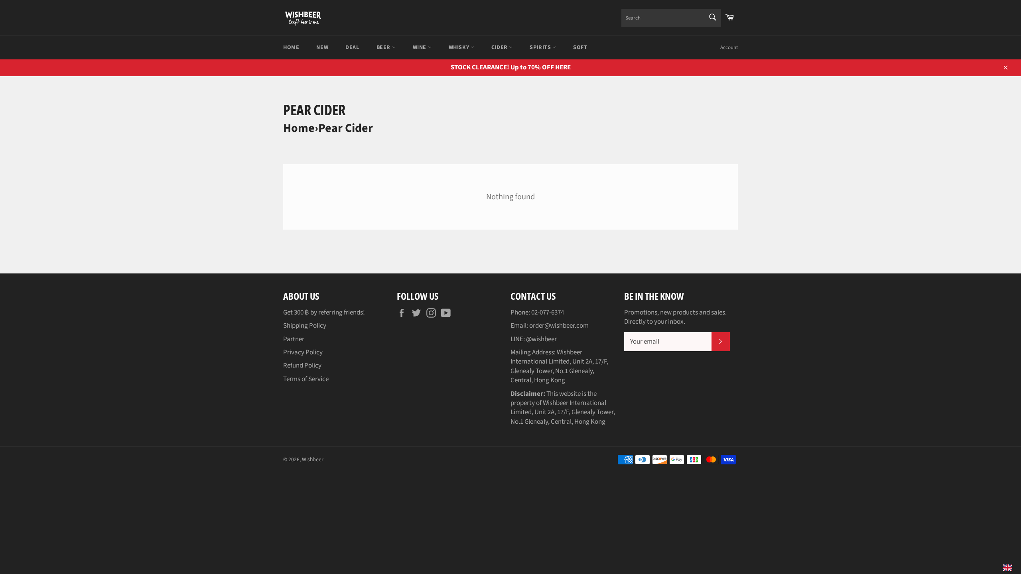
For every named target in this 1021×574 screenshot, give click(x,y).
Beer (384, 47)
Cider (500, 47)
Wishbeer (312, 459)
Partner (293, 339)
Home (291, 47)
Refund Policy (302, 365)
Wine (420, 47)
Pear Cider (345, 128)
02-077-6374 (547, 312)
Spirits (541, 47)
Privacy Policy (303, 352)
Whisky (460, 47)
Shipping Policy (304, 325)
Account (729, 47)
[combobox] (671, 18)
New (322, 47)
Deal (352, 47)
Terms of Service (306, 379)
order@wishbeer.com (559, 325)
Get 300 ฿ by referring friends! (324, 312)
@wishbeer (541, 339)
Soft (580, 47)
